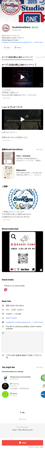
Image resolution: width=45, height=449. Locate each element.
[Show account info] (35, 27)
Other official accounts (25, 430)
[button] (17, 47)
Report (14, 430)
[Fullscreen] (41, 84)
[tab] (17, 57)
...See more (6, 98)
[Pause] (22, 77)
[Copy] (7, 357)
